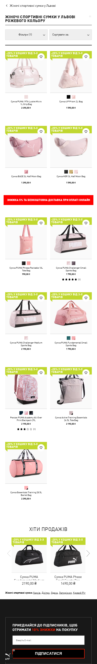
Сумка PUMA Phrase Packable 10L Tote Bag (26, 269)
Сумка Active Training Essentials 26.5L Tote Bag (71, 418)
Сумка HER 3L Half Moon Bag (71, 176)
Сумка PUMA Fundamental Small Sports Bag (71, 344)
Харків (36, 592)
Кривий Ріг (79, 592)
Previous (9, 553)
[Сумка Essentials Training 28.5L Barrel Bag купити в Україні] (26, 463)
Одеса (54, 592)
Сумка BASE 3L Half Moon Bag (26, 176)
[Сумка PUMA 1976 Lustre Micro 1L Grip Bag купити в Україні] (26, 72)
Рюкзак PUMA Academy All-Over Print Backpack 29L (26, 418)
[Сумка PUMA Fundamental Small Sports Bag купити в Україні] (71, 313)
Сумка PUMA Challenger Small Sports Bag (71, 269)
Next (88, 553)
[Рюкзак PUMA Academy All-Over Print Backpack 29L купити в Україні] (26, 388)
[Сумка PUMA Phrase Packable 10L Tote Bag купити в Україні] (26, 238)
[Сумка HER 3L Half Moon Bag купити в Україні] (71, 146)
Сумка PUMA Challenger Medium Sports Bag (26, 344)
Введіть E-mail (23, 640)
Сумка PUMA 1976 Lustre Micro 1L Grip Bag (26, 102)
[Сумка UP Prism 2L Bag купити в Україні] (71, 72)
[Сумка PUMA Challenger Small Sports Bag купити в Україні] (71, 238)
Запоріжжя (65, 592)
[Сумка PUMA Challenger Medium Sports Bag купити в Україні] (26, 313)
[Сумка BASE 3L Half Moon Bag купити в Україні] (26, 146)
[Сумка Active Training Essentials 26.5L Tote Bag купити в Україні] (71, 388)
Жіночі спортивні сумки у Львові (33, 5)
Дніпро (46, 592)
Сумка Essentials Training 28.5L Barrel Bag (26, 493)
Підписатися (48, 653)
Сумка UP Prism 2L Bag (71, 101)
